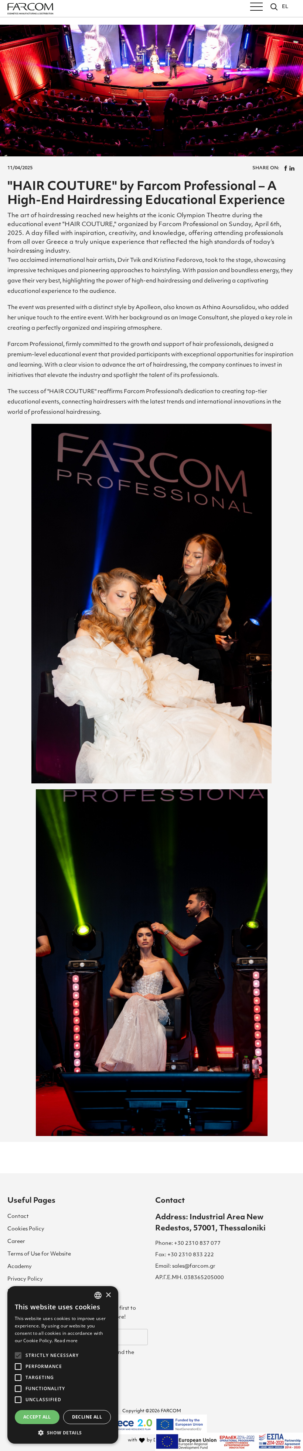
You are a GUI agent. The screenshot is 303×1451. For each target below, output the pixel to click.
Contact (18, 1216)
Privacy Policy (25, 1279)
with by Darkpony (152, 1440)
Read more (66, 1340)
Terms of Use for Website (39, 1254)
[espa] (229, 1442)
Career (16, 1241)
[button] (63, 1432)
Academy (19, 1267)
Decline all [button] (87, 1417)
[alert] (62, 1365)
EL (285, 6)
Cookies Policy (25, 1229)
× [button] (108, 1295)
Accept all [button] (37, 1417)
